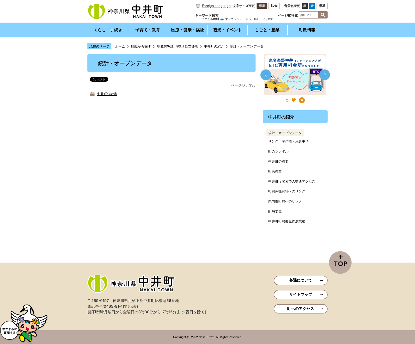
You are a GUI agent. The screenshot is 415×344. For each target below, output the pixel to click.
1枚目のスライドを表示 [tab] (287, 100)
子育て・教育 (147, 29)
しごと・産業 (267, 29)
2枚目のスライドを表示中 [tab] (294, 100)
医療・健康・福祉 (187, 29)
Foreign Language (216, 6)
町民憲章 (275, 171)
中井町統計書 (107, 94)
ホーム (120, 46)
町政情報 (307, 29)
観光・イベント (227, 29)
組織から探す (141, 46)
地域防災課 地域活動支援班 (177, 46)
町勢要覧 (275, 211)
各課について (300, 280)
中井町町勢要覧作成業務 (286, 221)
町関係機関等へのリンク (286, 191)
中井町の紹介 (214, 46)
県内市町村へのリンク (285, 201)
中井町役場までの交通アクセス (291, 181)
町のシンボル (278, 151)
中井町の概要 (278, 161)
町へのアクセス (300, 308)
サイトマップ (300, 294)
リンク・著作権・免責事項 (288, 141)
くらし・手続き (108, 29)
